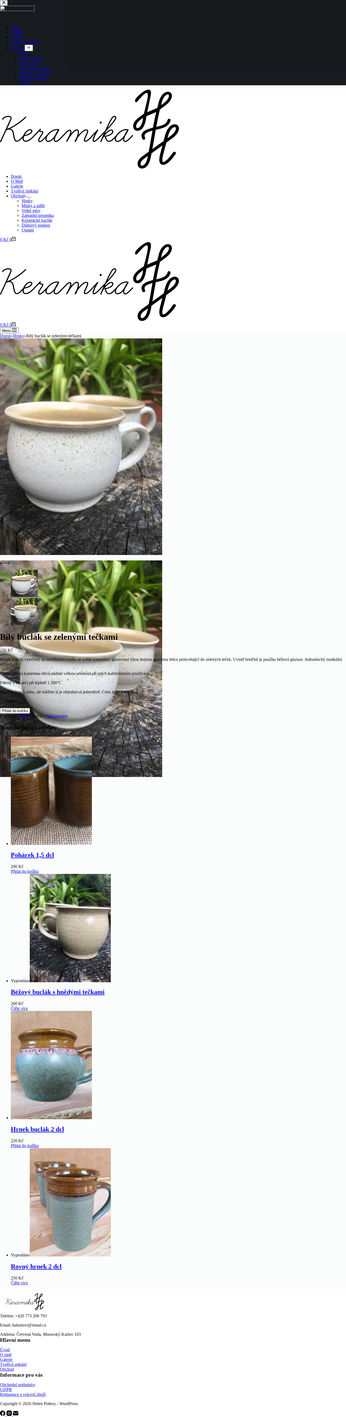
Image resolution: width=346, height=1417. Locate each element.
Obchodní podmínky (17, 1384)
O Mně (17, 181)
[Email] (15, 1414)
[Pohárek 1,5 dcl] (51, 843)
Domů (16, 176)
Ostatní (28, 230)
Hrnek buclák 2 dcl (37, 1129)
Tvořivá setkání (13, 1364)
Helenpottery (57, 716)
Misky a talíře (33, 205)
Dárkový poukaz (36, 225)
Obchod (18, 196)
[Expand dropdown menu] (29, 197)
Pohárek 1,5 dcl (32, 854)
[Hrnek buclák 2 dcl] (51, 1117)
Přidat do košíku (15, 711)
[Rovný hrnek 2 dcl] (70, 1255)
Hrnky (27, 200)
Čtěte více (19, 1008)
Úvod (5, 1349)
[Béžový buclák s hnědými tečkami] (70, 980)
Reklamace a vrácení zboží (23, 1394)
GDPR (6, 1389)
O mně (6, 1354)
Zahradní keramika (38, 215)
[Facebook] (3, 1414)
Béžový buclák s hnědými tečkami (58, 991)
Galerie (17, 186)
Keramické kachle (37, 220)
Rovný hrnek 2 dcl (36, 1266)
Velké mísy (31, 210)
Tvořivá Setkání (24, 191)
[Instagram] (9, 1414)
